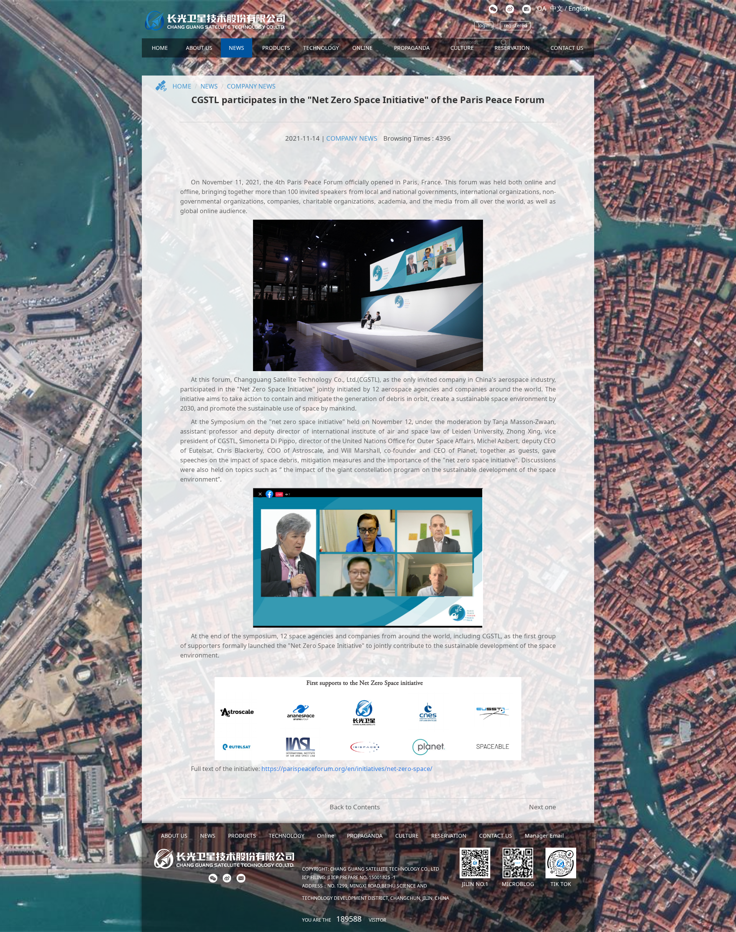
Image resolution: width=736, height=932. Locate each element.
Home (181, 86)
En (579, 8)
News (209, 86)
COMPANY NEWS (251, 86)
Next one (542, 806)
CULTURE (462, 47)
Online (362, 47)
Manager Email (544, 835)
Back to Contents (355, 806)
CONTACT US (566, 47)
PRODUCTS (276, 47)
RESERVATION (449, 835)
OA (541, 8)
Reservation (512, 47)
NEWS (236, 47)
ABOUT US (199, 47)
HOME (160, 47)
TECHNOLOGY (321, 47)
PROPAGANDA (412, 47)
